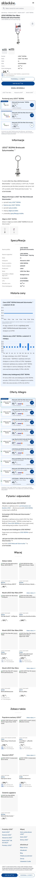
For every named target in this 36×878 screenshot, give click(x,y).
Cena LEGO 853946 (13, 523)
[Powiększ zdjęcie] (18, 33)
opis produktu (13, 208)
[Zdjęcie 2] (11, 51)
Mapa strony (24, 847)
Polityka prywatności (26, 856)
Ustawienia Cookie (25, 861)
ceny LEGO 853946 (15, 202)
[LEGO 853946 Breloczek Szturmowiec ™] (14, 230)
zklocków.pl (4, 12)
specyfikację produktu (17, 213)
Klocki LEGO (6, 832)
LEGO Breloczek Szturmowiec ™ (17, 543)
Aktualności (23, 850)
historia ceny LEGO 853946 (11, 205)
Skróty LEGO (24, 840)
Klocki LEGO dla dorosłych (7, 841)
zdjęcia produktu (13, 211)
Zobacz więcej (30, 593)
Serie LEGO (23, 837)
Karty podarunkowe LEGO (26, 833)
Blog (21, 853)
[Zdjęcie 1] (4, 51)
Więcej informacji (18, 88)
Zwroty (22, 858)
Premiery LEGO (7, 845)
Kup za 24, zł (18, 83)
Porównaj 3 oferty (18, 79)
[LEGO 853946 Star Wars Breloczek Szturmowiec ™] (5, 230)
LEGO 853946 (29, 508)
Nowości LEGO (7, 835)
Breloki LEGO (21, 12)
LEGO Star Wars (23, 58)
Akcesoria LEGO (12, 12)
